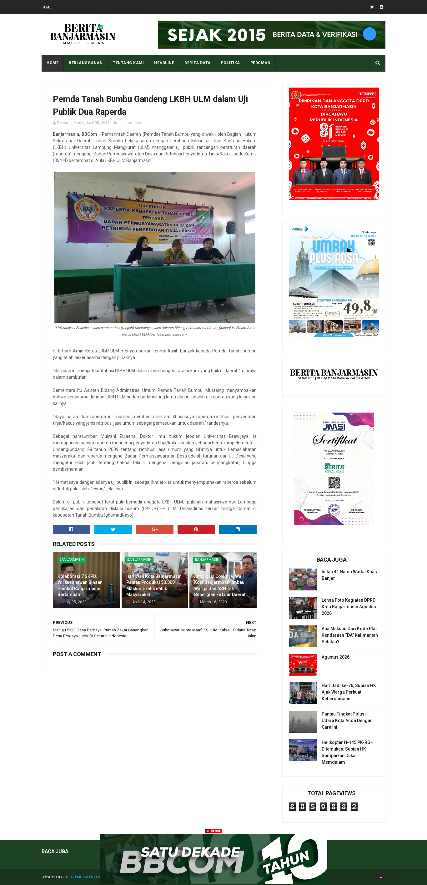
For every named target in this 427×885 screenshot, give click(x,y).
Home (46, 7)
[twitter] (372, 7)
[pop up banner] (213, 882)
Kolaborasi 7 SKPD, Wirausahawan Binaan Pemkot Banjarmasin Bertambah (80, 585)
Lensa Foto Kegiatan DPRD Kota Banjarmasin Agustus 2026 (349, 607)
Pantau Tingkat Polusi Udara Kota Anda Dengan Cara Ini (347, 720)
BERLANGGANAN (86, 63)
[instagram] (381, 7)
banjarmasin (130, 123)
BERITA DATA (197, 63)
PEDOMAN (260, 63)
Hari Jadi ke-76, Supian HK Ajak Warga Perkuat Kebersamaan (349, 692)
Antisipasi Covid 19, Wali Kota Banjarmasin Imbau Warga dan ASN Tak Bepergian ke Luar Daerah (220, 585)
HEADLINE (164, 63)
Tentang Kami (128, 63)
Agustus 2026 (335, 657)
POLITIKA (230, 63)
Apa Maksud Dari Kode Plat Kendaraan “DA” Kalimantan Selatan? (350, 635)
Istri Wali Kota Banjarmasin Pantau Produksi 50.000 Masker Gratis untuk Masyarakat (154, 585)
